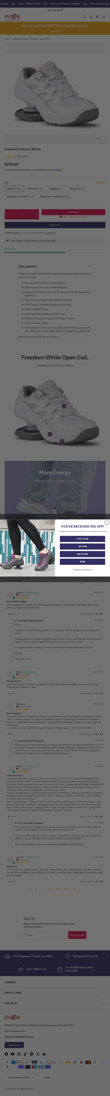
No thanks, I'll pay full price (82, 570)
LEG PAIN (82, 546)
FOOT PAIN (82, 539)
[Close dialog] (107, 522)
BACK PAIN (82, 554)
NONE (82, 561)
